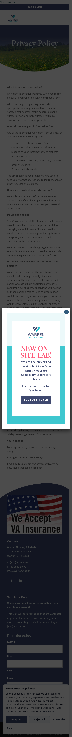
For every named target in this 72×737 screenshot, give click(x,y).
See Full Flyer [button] (36, 400)
